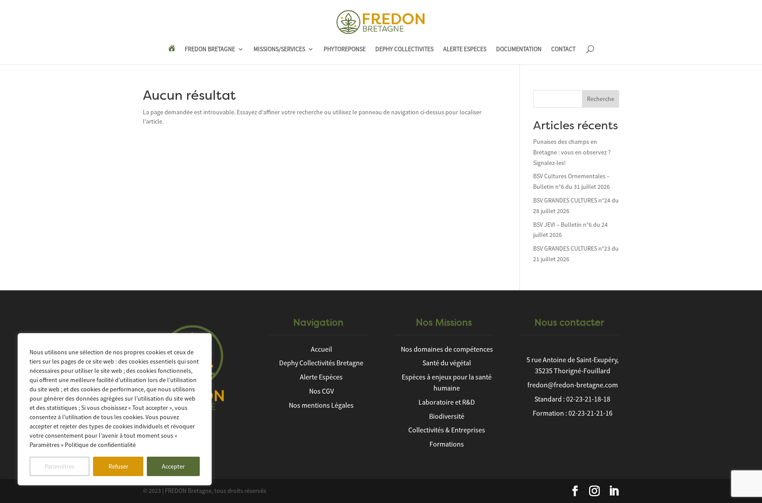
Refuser (118, 466)
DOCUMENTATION (519, 49)
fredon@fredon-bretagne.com (572, 384)
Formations (447, 443)
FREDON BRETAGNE (210, 49)
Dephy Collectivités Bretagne (321, 362)
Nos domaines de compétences (447, 349)
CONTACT (563, 49)
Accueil (321, 349)
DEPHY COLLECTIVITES (404, 49)
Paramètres (60, 466)
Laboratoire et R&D (446, 402)
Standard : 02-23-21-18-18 (572, 398)
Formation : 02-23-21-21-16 (573, 413)
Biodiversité (446, 416)
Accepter (173, 466)
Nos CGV (321, 391)
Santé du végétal (446, 362)
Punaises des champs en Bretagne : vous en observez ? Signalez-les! (572, 152)
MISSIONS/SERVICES (279, 49)
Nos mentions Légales (321, 405)
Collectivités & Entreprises (446, 429)
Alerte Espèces (321, 376)
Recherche (600, 99)
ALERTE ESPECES (464, 49)
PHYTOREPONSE (345, 49)
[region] (115, 409)
